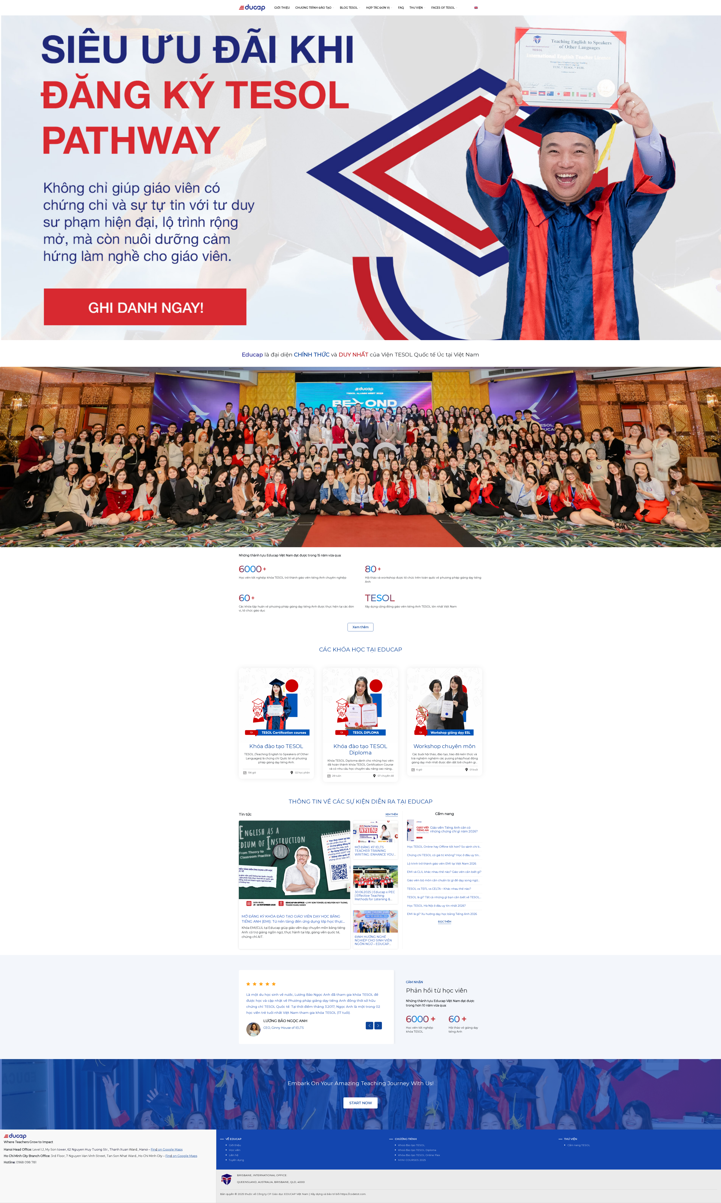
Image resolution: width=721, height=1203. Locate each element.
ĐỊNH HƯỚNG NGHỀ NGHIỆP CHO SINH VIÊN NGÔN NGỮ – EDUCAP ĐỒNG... (373, 942)
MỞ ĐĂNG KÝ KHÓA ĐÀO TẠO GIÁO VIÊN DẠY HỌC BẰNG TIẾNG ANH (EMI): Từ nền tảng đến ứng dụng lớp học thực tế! (292, 919)
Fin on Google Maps (167, 1149)
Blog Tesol (349, 7)
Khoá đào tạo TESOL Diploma (417, 1150)
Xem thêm (361, 627)
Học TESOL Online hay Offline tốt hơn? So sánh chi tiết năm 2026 (444, 847)
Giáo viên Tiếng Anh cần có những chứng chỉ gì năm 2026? (454, 829)
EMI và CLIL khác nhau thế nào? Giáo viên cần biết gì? (444, 872)
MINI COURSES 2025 (412, 1159)
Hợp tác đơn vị (378, 7)
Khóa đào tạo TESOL (276, 746)
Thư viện (416, 7)
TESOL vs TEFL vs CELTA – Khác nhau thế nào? (439, 889)
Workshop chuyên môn (444, 746)
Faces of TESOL (443, 7)
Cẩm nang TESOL (578, 1145)
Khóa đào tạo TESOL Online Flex (419, 1155)
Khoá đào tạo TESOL (411, 1145)
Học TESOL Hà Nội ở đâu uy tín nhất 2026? (436, 905)
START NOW (360, 1103)
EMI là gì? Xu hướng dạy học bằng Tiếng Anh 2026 (442, 914)
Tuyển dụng (236, 1159)
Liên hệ (233, 1155)
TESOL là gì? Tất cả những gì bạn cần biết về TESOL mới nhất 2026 (443, 898)
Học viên (234, 1150)
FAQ (401, 7)
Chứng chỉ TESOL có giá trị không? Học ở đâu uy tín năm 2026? (443, 855)
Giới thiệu (282, 7)
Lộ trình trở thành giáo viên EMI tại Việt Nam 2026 (441, 863)
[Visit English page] (476, 8)
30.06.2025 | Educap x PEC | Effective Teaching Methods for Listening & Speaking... (375, 897)
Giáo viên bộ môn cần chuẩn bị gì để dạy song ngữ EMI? (442, 881)
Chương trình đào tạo (313, 7)
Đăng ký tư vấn (360, 320)
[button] (369, 1025)
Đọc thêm (444, 921)
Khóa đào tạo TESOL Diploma (360, 749)
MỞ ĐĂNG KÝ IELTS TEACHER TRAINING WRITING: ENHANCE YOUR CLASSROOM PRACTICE (375, 852)
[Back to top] (714, 1196)
